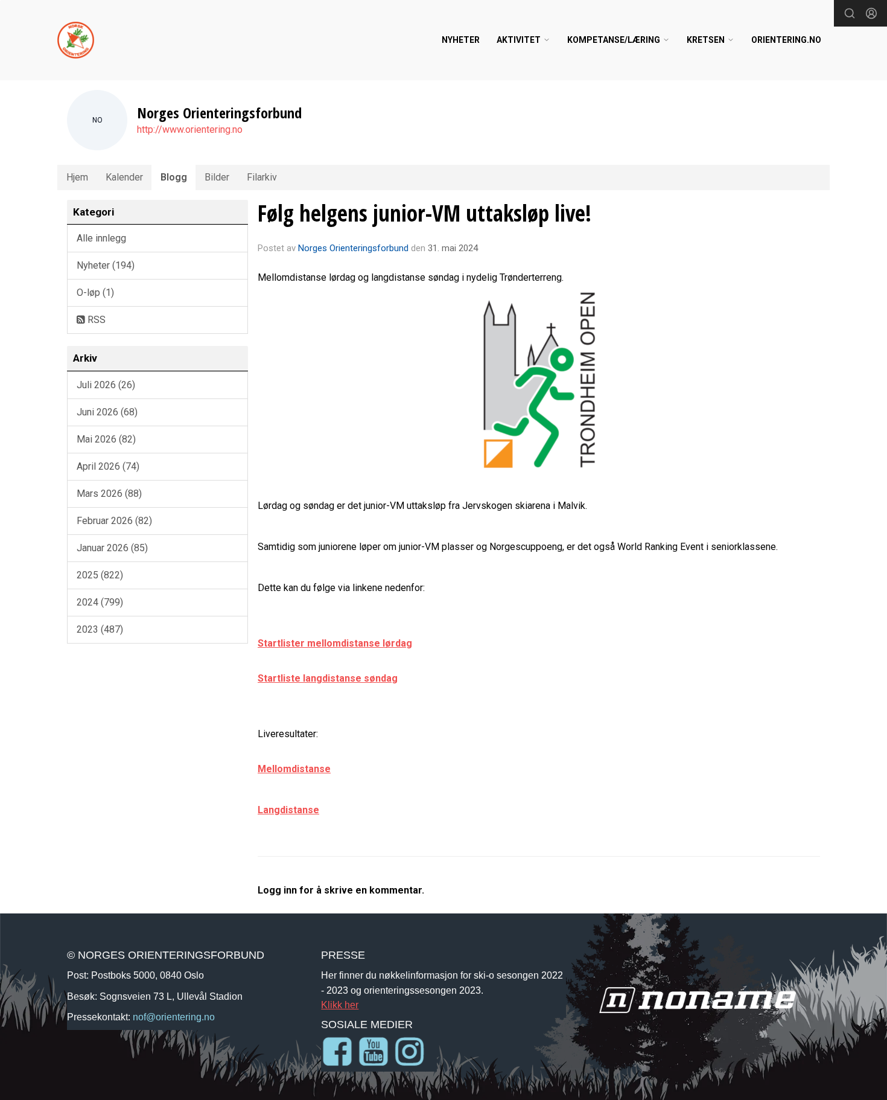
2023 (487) (100, 629)
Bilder (217, 177)
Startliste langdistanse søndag (328, 678)
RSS (95, 319)
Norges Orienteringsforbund (353, 248)
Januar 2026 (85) (112, 548)
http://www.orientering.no (190, 129)
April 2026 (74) (108, 466)
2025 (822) (100, 575)
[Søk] (849, 13)
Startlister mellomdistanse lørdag (335, 643)
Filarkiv (262, 177)
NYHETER (461, 40)
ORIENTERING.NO (786, 40)
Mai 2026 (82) (106, 439)
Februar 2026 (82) (114, 520)
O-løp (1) (95, 292)
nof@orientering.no (174, 1016)
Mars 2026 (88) (109, 493)
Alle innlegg (101, 238)
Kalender (124, 177)
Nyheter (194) (106, 265)
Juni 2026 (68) (107, 412)
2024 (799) (100, 602)
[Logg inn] (871, 13)
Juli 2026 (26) (106, 385)
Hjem (77, 177)
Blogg (174, 177)
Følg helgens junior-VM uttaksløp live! (424, 213)
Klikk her (339, 1004)
